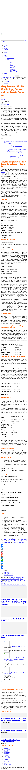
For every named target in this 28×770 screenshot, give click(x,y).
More (8, 59)
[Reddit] (14, 555)
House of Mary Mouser (19, 154)
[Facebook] (14, 545)
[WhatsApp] (14, 560)
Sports (11, 65)
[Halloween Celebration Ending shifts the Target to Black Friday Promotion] (14, 716)
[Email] (14, 550)
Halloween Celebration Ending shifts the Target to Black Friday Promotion (13, 719)
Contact (6, 45)
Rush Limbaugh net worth (20, 540)
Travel (5, 52)
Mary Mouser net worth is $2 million (14, 151)
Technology (7, 539)
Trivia (11, 158)
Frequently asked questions (15, 157)
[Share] (14, 567)
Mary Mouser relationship (17, 146)
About (5, 763)
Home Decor (7, 51)
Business (6, 49)
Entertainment (10, 58)
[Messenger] (14, 562)
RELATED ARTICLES (7, 585)
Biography (6, 77)
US (11, 62)
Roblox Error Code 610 (19, 542)
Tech (11, 63)
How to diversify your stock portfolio (13, 730)
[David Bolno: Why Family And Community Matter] (14, 738)
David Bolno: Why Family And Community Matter (10, 740)
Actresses (11, 77)
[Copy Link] (14, 565)
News (5, 73)
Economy (12, 66)
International (13, 70)
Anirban (3, 99)
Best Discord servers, (6, 542)
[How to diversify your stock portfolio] (14, 728)
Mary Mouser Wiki (8, 575)
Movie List (12, 69)
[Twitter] (14, 548)
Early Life (9, 143)
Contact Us (6, 762)
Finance (6, 55)
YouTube (3, 172)
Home (5, 47)
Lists (11, 60)
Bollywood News (14, 72)
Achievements (10, 148)
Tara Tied (10, 540)
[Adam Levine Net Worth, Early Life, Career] (14, 617)
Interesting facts (13, 156)
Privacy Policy (7, 764)
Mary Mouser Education (14, 145)
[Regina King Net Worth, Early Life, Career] (14, 633)
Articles (12, 67)
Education (6, 53)
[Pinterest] (14, 553)
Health (5, 48)
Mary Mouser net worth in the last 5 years (17, 152)
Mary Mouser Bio (8, 573)
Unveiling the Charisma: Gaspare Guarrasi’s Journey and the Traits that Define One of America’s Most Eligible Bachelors (14, 602)
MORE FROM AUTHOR (19, 585)
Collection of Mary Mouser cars (21, 155)
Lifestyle (6, 56)
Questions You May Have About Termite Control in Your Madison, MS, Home (12, 578)
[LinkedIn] (14, 558)
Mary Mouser (7, 572)
